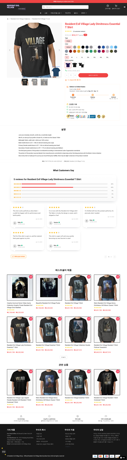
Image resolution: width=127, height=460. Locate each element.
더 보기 (63, 357)
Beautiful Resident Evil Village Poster (48, 303)
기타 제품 (68, 441)
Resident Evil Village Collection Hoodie (77, 345)
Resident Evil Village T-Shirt (74, 303)
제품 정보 (39, 433)
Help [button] (124, 457)
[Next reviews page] (114, 256)
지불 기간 (68, 436)
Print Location (69, 60)
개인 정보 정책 (40, 439)
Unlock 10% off (3, 452)
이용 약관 (39, 436)
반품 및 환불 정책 (70, 439)
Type (66, 38)
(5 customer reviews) (79, 31)
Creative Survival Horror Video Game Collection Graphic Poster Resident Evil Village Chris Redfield (19, 305)
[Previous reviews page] (105, 256)
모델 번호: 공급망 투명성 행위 (44, 444)
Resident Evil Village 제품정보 (20, 19)
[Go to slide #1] (24, 82)
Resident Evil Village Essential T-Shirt (48, 345)
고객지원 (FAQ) (69, 444)
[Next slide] (59, 50)
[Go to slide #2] (34, 82)
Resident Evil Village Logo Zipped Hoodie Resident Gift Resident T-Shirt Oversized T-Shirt (19, 400)
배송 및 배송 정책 (70, 433)
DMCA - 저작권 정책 (42, 441)
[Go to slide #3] (44, 82)
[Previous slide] (10, 50)
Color (66, 44)
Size (66, 54)
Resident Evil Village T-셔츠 (41, 19)
